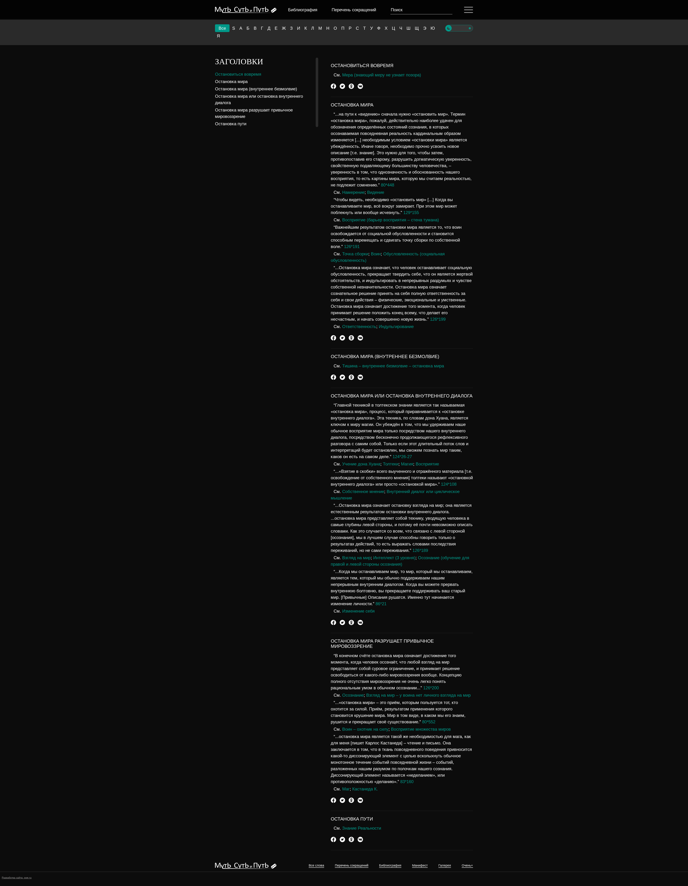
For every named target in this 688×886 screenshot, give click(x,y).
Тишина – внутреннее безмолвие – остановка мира (393, 365)
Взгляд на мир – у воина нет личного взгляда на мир (418, 695)
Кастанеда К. (365, 789)
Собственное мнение (363, 491)
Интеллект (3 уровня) (394, 557)
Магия (407, 464)
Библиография (302, 9)
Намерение (353, 192)
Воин (376, 253)
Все (222, 28)
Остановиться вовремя (238, 74)
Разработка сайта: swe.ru (17, 877)
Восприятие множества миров (421, 729)
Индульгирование (396, 326)
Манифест (420, 865)
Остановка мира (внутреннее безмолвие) (256, 88)
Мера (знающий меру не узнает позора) (381, 74)
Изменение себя (358, 611)
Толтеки (390, 464)
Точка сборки (355, 253)
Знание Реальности (361, 828)
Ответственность (359, 326)
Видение (375, 192)
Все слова (316, 865)
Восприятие (427, 464)
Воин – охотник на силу (365, 729)
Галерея (444, 865)
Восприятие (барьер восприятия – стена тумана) (390, 219)
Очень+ (467, 865)
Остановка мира (231, 81)
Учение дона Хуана (361, 464)
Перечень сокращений (354, 9)
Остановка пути (230, 123)
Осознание (353, 695)
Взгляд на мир (356, 557)
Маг (346, 789)
